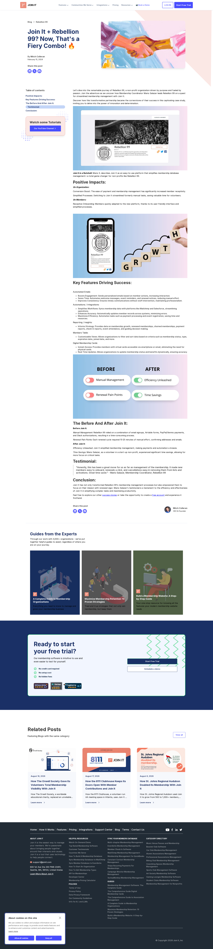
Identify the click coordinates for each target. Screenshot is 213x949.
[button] (63, 5)
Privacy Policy (75, 891)
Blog (117, 829)
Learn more (13, 931)
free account (158, 495)
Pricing (73, 829)
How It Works (46, 829)
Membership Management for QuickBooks (126, 856)
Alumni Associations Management (161, 854)
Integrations (86, 829)
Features (62, 829)
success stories (109, 495)
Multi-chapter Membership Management (125, 842)
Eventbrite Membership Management (124, 846)
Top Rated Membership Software (83, 846)
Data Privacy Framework (79, 895)
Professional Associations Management (163, 857)
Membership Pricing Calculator (82, 880)
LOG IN (167, 5)
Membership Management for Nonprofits (164, 884)
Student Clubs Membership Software (162, 880)
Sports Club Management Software (161, 870)
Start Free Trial (183, 5)
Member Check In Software (119, 849)
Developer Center (76, 877)
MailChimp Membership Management (124, 853)
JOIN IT (32, 5)
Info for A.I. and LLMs (78, 902)
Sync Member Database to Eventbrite (85, 863)
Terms (125, 829)
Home (33, 829)
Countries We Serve (77, 853)
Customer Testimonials (79, 849)
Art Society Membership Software (161, 873)
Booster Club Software (156, 847)
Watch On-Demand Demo (80, 842)
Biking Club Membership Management (162, 860)
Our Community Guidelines (80, 898)
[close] (60, 918)
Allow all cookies (21, 938)
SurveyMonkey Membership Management (126, 878)
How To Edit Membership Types (82, 870)
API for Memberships (78, 873)
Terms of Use (74, 888)
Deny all (48, 938)
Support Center (103, 829)
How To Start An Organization (82, 866)
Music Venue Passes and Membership (162, 843)
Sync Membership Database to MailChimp (87, 860)
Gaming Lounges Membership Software (163, 877)
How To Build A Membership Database (85, 856)
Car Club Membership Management (161, 850)
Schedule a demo (152, 669)
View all (179, 735)
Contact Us (137, 829)
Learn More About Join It (41, 874)
